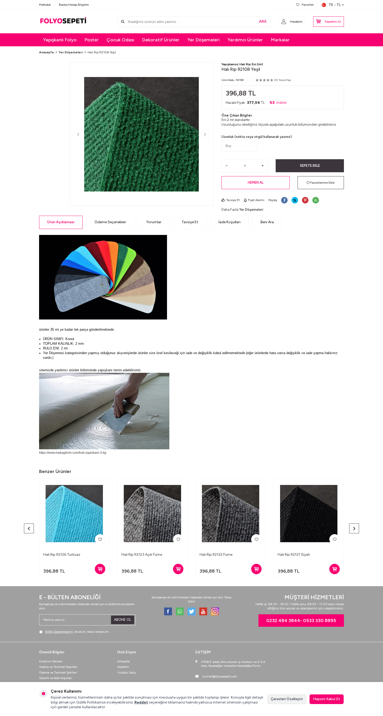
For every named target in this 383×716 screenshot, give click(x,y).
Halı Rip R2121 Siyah (294, 554)
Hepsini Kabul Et (326, 699)
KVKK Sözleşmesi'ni (59, 632)
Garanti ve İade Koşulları (55, 678)
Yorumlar (154, 222)
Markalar (45, 5)
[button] (78, 134)
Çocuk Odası (120, 40)
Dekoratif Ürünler (161, 40)
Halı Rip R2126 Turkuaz (61, 554)
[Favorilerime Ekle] (100, 539)
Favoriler (308, 5)
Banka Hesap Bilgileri (74, 5)
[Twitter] (191, 611)
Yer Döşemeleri (203, 40)
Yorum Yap (285, 80)
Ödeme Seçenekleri (110, 222)
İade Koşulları (229, 222)
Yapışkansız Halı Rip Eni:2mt (242, 64)
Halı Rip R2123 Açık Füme (141, 554)
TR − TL (335, 5)
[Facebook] (168, 611)
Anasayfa (46, 52)
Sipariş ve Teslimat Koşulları (58, 667)
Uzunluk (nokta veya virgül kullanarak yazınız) (256, 137)
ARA (263, 21)
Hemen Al (255, 182)
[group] (141, 134)
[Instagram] (215, 611)
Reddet (141, 702)
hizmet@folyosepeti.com (219, 676)
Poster (91, 40)
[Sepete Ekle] (100, 569)
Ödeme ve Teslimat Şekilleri (58, 672)
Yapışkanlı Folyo (60, 40)
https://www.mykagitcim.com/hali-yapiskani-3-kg (72, 453)
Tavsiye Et (233, 200)
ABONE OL (122, 619)
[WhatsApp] (180, 611)
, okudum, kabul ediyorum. (77, 632)
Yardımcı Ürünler (245, 40)
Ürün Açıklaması (61, 222)
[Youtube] (203, 611)
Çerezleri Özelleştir (287, 699)
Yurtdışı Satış (126, 672)
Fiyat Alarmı (256, 200)
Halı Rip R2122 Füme (216, 554)
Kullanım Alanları (51, 661)
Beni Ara (267, 222)
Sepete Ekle (310, 166)
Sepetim (123, 667)
